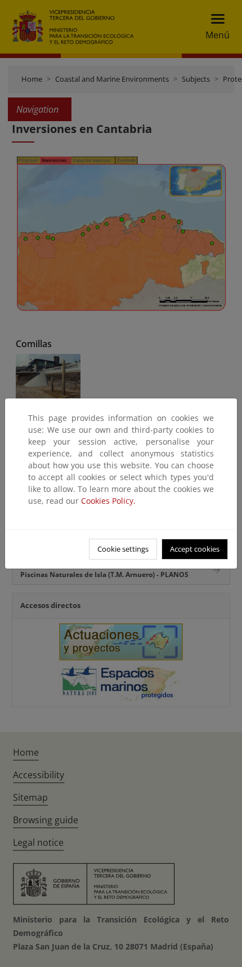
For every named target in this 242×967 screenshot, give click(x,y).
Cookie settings (123, 549)
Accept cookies (194, 549)
